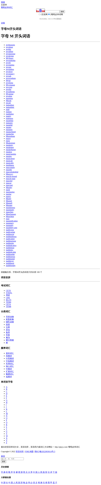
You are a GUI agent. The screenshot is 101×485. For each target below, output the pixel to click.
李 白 (30, 483)
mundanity (10, 210)
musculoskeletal (12, 172)
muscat (8, 183)
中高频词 (10, 358)
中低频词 (10, 361)
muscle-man (10, 179)
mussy (8, 138)
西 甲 (50, 483)
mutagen (9, 123)
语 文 (35, 483)
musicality (10, 163)
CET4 (8, 304)
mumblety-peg (11, 228)
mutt (7, 109)
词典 (3, 23)
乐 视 (45, 483)
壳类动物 (10, 317)
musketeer (10, 147)
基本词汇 (10, 353)
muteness (9, 118)
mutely (8, 116)
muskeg (9, 152)
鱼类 (8, 332)
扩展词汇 (10, 371)
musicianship (11, 154)
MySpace (9, 58)
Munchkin (10, 216)
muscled (9, 181)
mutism (9, 112)
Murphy (9, 187)
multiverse (10, 230)
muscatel (9, 185)
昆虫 (8, 330)
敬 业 (25, 483)
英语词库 (20, 451)
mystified (9, 52)
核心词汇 (10, 366)
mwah (8, 103)
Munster (9, 205)
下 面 (55, 472)
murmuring (10, 192)
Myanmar (9, 94)
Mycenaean (10, 85)
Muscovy (9, 174)
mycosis (9, 87)
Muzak (8, 101)
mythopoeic (10, 45)
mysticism (10, 56)
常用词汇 (10, 364)
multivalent (10, 239)
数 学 (10, 472)
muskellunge (11, 150)
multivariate (10, 232)
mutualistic (10, 107)
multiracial (10, 234)
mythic (8, 49)
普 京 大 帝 (28, 472)
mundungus (10, 208)
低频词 (9, 377)
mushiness (10, 165)
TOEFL (9, 293)
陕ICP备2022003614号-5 (45, 451)
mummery (10, 223)
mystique (9, 47)
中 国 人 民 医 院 (40, 472)
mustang (9, 130)
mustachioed (11, 132)
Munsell (9, 203)
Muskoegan (10, 143)
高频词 (9, 356)
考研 (8, 295)
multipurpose (11, 241)
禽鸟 (8, 337)
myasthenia (10, 92)
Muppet (9, 201)
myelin (8, 89)
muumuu (9, 98)
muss (8, 141)
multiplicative (11, 245)
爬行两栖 (10, 340)
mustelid (9, 125)
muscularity (10, 167)
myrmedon (10, 65)
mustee (8, 127)
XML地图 (29, 451)
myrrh (8, 63)
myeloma (9, 83)
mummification (12, 221)
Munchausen (11, 214)
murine (8, 194)
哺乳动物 (10, 322)
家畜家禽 (10, 319)
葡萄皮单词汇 (7, 7)
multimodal (10, 259)
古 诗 (50, 472)
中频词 (9, 369)
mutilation (10, 114)
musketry (9, 145)
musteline (9, 121)
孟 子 (55, 483)
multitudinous (11, 237)
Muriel (8, 199)
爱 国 (20, 472)
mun (7, 219)
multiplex (9, 250)
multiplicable (11, 252)
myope (8, 67)
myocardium (11, 78)
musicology (10, 158)
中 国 (3, 483)
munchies (9, 212)
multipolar (10, 243)
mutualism (10, 105)
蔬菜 (8, 324)
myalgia (9, 96)
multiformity (11, 265)
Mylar (8, 80)
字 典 (3, 472)
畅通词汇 (10, 374)
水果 (8, 327)
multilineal (10, 263)
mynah (8, 76)
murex (8, 196)
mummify (9, 225)
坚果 (8, 335)
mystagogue (10, 54)
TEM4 (8, 302)
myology (9, 72)
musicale (9, 161)
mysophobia (10, 60)
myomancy (10, 74)
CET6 (8, 290)
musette (9, 170)
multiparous (10, 257)
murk (8, 190)
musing (9, 156)
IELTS (8, 300)
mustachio (10, 134)
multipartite (10, 254)
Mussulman (10, 136)
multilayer (10, 261)
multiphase (10, 248)
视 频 (40, 483)
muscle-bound (11, 176)
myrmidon (10, 69)
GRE (8, 298)
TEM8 (8, 306)
